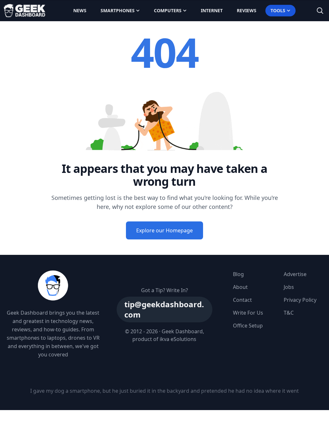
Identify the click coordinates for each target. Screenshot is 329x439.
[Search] (320, 10)
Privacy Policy (300, 299)
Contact (242, 299)
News (79, 10)
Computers (168, 10)
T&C (289, 312)
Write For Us (248, 312)
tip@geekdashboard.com (164, 309)
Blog (238, 274)
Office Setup (248, 325)
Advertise (295, 274)
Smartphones (118, 10)
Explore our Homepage (164, 230)
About (240, 287)
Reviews (246, 10)
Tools (278, 10)
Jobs (289, 287)
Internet (212, 10)
